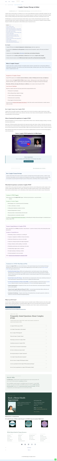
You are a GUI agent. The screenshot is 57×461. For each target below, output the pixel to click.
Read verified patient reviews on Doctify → (39, 168)
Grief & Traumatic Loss (9, 439)
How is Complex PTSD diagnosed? (16, 332)
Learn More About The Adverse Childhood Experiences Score (15, 309)
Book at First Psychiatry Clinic (29, 161)
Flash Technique (20, 439)
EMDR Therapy (20, 435)
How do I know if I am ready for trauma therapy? (18, 346)
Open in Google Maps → (37, 411)
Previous (29, 447)
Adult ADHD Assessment (32, 435)
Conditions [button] (17, 1)
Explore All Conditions (42, 439)
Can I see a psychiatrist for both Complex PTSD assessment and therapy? (22, 363)
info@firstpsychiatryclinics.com (41, 409)
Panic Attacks (41, 435)
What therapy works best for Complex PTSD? (17, 339)
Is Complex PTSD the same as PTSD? (16, 325)
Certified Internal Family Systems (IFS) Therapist (27, 386)
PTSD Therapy (9, 435)
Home (9, 1)
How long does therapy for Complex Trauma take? (18, 353)
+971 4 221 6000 (39, 407)
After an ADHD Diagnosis (32, 439)
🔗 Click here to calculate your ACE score (13, 307)
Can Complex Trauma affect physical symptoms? (18, 356)
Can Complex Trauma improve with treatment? (18, 329)
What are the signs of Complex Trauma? (16, 336)
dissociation (22, 53)
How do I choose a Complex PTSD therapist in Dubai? (19, 360)
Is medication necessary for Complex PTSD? (17, 343)
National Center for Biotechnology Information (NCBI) (18, 255)
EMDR (34, 384)
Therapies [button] (13, 1)
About (6, 1)
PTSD (30, 283)
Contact (22, 1)
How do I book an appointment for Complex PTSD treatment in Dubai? (22, 367)
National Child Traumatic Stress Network (20, 102)
